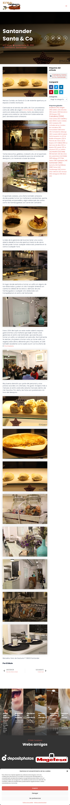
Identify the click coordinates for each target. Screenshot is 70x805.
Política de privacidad (40, 802)
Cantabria (9, 47)
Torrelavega (55, 169)
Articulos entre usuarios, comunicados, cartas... (54, 721)
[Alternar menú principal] (66, 6)
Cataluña (56, 123)
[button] (67, 771)
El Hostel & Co (58, 136)
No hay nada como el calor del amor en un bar (5, 726)
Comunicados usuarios (55, 714)
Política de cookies (28, 802)
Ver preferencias (35, 798)
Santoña (53, 165)
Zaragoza (57, 174)
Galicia (61, 143)
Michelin (56, 154)
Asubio (56, 112)
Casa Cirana (54, 119)
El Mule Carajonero (35, 740)
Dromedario (9, 346)
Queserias (62, 160)
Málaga (56, 158)
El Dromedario (27, 110)
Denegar (35, 793)
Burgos (56, 114)
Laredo (60, 147)
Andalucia (54, 108)
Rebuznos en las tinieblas (19, 715)
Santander (21, 47)
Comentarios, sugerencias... (19, 721)
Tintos (57, 167)
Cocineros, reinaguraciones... (32, 721)
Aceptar (35, 788)
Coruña (56, 134)
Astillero (56, 110)
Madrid (56, 152)
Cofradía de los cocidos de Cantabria (41, 723)
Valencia (56, 172)
